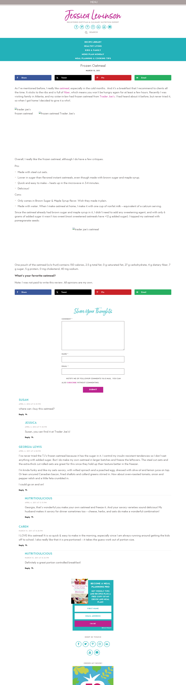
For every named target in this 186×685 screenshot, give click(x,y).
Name (65, 354)
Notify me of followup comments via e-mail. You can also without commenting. (91, 381)
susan (23, 400)
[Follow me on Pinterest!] (87, 27)
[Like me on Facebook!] (76, 27)
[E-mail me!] (110, 27)
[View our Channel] (104, 27)
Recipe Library (93, 42)
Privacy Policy (106, 628)
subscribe (72, 383)
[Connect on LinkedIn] (99, 27)
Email (65, 366)
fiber (67, 92)
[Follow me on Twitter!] (82, 27)
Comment (67, 319)
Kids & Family (93, 50)
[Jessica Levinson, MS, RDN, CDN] (93, 17)
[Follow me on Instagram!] (93, 27)
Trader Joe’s (107, 96)
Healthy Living (93, 46)
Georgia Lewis (30, 447)
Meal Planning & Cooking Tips (93, 59)
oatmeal (64, 88)
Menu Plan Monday (93, 54)
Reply (21, 415)
